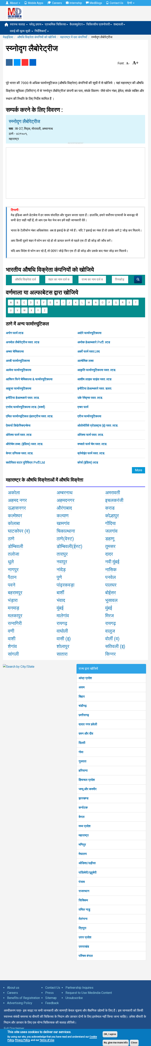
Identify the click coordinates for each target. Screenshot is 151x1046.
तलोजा (13, 554)
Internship (76, 3)
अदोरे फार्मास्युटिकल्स (89, 333)
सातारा (62, 654)
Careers (57, 3)
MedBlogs (96, 3)
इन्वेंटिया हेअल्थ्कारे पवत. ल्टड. (23, 398)
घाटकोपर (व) (19, 531)
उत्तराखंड (84, 946)
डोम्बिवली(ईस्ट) (69, 546)
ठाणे (11, 539)
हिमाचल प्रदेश (87, 780)
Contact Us (116, 3)
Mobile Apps (35, 3)
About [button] (13, 3)
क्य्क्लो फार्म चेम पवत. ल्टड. (92, 444)
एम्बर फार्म (82, 407)
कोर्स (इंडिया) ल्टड (87, 462)
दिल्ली (82, 743)
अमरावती (112, 492)
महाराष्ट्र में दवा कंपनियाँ (73, 37)
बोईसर (110, 592)
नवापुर (62, 562)
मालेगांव (63, 615)
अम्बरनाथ (65, 492)
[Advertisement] (75, 172)
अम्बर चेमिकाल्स (15, 351)
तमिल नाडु (84, 909)
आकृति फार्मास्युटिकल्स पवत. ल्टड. (96, 370)
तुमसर (110, 546)
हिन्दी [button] (130, 3)
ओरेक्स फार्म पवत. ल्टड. (90, 435)
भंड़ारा (12, 600)
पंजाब (82, 882)
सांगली (13, 654)
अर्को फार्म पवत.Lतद (88, 351)
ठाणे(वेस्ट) (65, 539)
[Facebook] (9, 62)
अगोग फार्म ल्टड (14, 333)
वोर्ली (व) (112, 638)
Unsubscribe (74, 998)
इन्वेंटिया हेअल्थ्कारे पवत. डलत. (94, 388)
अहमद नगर (17, 500)
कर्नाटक (83, 807)
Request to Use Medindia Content (88, 993)
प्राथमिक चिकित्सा (55, 24)
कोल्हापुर (112, 515)
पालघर (110, 585)
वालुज (110, 631)
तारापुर (62, 554)
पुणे (59, 577)
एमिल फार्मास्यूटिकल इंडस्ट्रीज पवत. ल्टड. (29, 416)
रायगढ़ (62, 623)
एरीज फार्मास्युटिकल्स (89, 416)
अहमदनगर (65, 500)
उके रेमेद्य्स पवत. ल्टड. (90, 398)
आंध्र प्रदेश (85, 678)
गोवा (81, 752)
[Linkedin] (32, 62)
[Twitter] (17, 62)
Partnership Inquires (79, 988)
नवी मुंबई (112, 562)
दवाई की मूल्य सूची (20, 31)
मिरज (109, 615)
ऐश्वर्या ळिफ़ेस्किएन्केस (18, 425)
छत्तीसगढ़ (84, 715)
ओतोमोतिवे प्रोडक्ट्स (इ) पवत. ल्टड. (97, 425)
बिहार (82, 696)
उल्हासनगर (17, 508)
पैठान (12, 577)
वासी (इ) (64, 638)
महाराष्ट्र (84, 835)
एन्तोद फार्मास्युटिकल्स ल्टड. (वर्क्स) (25, 407)
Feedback (52, 1003)
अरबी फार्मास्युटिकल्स (18, 361)
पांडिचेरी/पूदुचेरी (88, 872)
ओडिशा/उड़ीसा (87, 863)
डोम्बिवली (15, 546)
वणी (11, 631)
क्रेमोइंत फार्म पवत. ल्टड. (91, 453)
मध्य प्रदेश (84, 826)
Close (134, 1042)
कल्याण (63, 515)
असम (82, 687)
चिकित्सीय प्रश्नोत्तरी (98, 24)
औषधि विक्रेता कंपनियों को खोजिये (36, 37)
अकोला (14, 492)
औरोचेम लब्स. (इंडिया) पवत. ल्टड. (24, 444)
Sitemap (51, 998)
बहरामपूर (15, 592)
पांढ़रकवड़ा (65, 585)
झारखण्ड (83, 798)
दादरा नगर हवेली (88, 724)
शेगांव (12, 646)
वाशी (11, 638)
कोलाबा (14, 523)
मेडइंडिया (8, 37)
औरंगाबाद (64, 508)
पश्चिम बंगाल (86, 956)
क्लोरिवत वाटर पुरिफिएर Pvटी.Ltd (25, 462)
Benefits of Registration (23, 998)
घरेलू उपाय (35, 24)
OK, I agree (110, 1034)
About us (13, 988)
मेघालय (83, 854)
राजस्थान (84, 891)
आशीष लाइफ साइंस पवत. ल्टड (94, 379)
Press (49, 993)
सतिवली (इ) (115, 646)
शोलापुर (63, 646)
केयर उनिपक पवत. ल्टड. (19, 453)
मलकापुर (15, 615)
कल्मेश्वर (15, 515)
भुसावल (111, 600)
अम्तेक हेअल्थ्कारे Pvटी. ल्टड (93, 342)
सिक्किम (83, 900)
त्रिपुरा (82, 928)
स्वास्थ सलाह (18, 24)
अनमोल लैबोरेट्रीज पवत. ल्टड (22, 342)
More (138, 470)
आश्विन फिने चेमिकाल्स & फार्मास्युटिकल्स (29, 379)
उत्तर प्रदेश (85, 937)
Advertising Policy (19, 1003)
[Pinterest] (25, 62)
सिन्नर (110, 654)
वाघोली (62, 631)
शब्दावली (118, 24)
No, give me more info (116, 1042)
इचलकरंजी (114, 500)
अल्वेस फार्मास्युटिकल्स (18, 370)
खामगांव (63, 523)
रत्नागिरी (15, 623)
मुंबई (60, 608)
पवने (11, 585)
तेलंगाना (83, 919)
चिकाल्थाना (66, 531)
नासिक (111, 569)
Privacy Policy (22, 1040)
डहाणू (109, 539)
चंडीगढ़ (83, 706)
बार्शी (60, 592)
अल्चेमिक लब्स (85, 361)
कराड (110, 508)
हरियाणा (83, 770)
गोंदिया (110, 523)
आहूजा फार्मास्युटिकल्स (18, 388)
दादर (109, 554)
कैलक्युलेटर (76, 24)
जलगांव (111, 531)
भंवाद (61, 600)
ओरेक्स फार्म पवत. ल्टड (18, 435)
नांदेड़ (61, 569)
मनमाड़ (13, 608)
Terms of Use (47, 1040)
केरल (82, 817)
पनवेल (110, 577)
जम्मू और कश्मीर (88, 789)
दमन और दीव (86, 733)
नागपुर (13, 569)
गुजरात (82, 761)
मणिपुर (82, 844)
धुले (11, 562)
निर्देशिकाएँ (41, 31)
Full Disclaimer (14, 1028)
